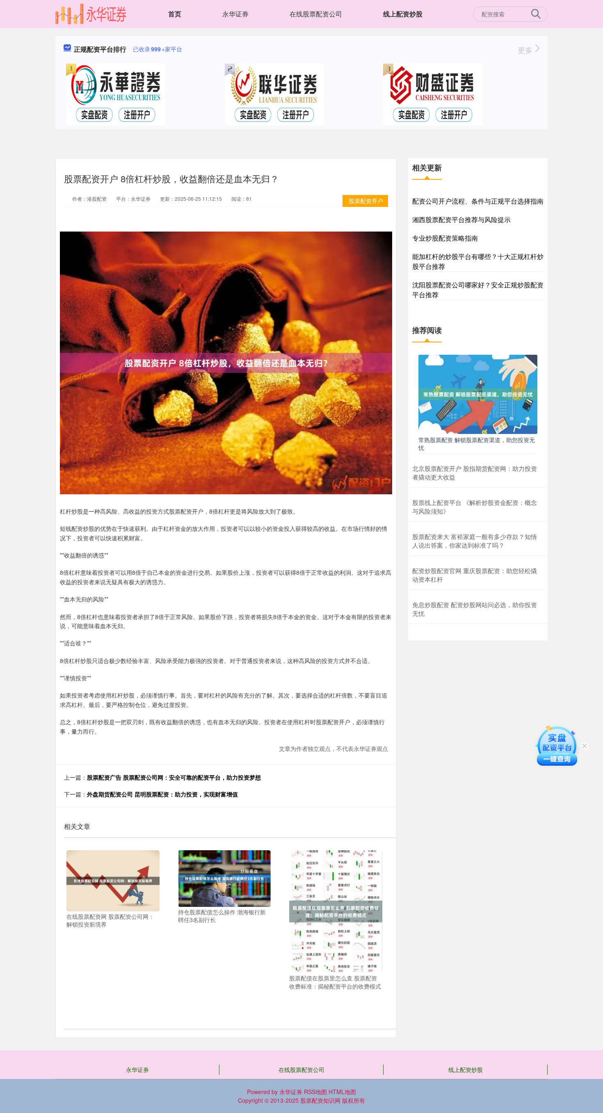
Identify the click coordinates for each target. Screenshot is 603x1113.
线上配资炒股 (403, 13)
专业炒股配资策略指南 (445, 238)
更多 (526, 49)
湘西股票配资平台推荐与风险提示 (461, 219)
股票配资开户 (366, 201)
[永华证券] (90, 13)
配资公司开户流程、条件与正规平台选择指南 (478, 201)
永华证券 (235, 13)
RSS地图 (315, 1092)
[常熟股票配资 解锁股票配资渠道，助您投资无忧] (477, 393)
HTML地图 (342, 1092)
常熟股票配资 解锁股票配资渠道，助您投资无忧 (476, 443)
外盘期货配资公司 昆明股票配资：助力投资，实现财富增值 (162, 794)
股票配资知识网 (320, 1100)
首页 (174, 13)
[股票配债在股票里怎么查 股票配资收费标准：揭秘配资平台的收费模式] (335, 910)
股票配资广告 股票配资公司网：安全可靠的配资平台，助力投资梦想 (174, 777)
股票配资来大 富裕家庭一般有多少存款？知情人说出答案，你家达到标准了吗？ (474, 540)
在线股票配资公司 (316, 13)
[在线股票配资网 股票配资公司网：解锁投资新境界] (113, 880)
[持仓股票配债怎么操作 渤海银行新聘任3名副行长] (224, 878)
